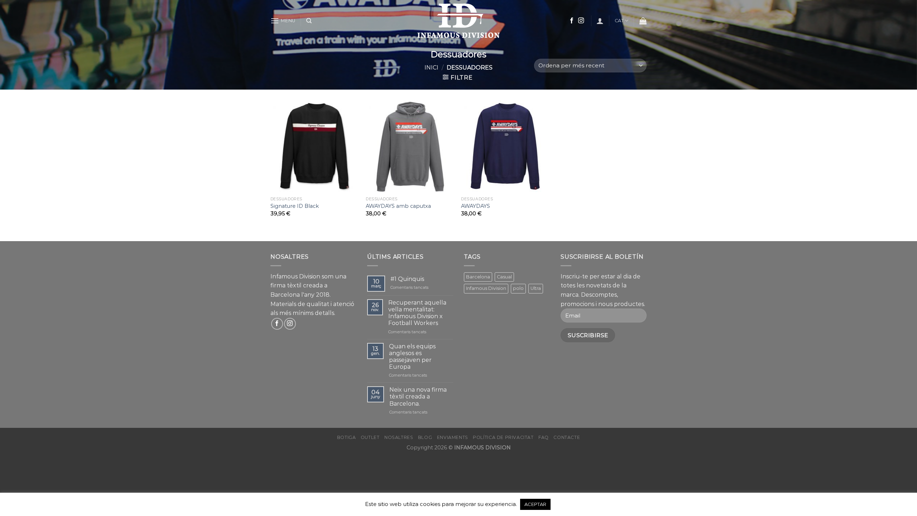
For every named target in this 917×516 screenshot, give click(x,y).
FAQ (543, 437)
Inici (431, 67)
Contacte (566, 437)
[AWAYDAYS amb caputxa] (410, 146)
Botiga (346, 437)
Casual (504, 277)
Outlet (370, 437)
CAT (619, 20)
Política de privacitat (503, 437)
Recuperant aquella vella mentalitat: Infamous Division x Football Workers (417, 313)
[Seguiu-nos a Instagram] (581, 21)
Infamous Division (486, 288)
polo (518, 288)
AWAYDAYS (475, 206)
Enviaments (452, 437)
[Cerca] (309, 21)
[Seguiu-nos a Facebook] (572, 21)
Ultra (535, 288)
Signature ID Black (294, 206)
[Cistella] (643, 21)
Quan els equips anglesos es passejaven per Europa (412, 357)
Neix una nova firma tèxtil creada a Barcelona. (418, 396)
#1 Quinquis (407, 279)
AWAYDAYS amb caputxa (398, 206)
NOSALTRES (398, 437)
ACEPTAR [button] (535, 504)
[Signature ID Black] (314, 146)
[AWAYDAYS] (505, 146)
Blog (425, 437)
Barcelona (478, 277)
